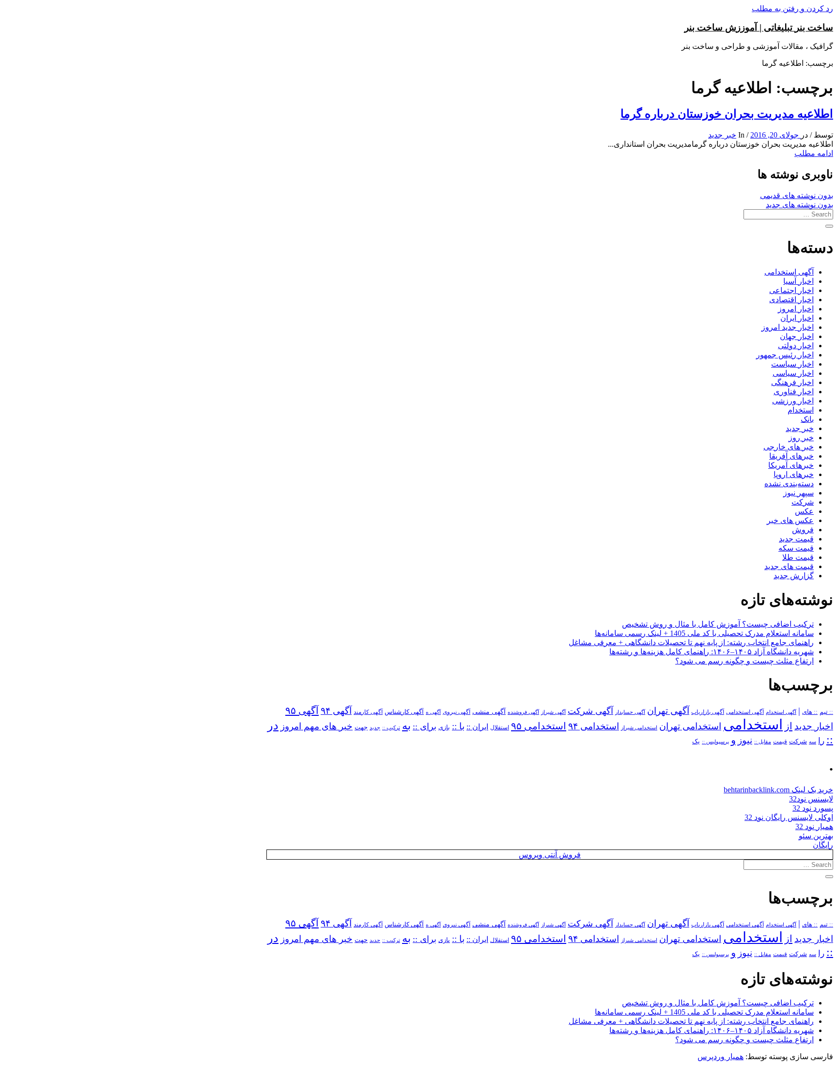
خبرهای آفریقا (791, 456)
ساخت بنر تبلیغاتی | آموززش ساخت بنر (758, 27)
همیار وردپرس (721, 1056)
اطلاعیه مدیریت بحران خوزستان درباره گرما (726, 114)
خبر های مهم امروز (316, 726)
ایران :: (477, 727)
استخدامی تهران (690, 726)
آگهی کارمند (368, 712)
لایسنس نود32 (811, 799)
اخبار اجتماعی (791, 290)
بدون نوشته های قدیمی (796, 195)
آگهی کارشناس (404, 712)
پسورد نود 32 (812, 808)
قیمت (780, 742)
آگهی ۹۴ (336, 711)
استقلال (499, 727)
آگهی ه (433, 712)
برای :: (424, 726)
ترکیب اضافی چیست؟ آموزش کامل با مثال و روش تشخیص (718, 624)
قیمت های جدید (789, 566)
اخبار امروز (796, 309)
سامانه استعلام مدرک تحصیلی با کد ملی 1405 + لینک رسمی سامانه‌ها (704, 633)
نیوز (745, 740)
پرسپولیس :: (715, 741)
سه (812, 741)
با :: (458, 726)
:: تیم (826, 712)
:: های (810, 712)
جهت (361, 727)
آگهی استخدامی (789, 272)
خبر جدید (722, 135)
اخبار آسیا (798, 281)
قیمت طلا (798, 557)
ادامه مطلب (813, 153)
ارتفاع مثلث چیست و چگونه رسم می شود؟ (744, 661)
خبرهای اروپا (794, 474)
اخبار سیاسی (793, 373)
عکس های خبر (790, 520)
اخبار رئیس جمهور (785, 355)
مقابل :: (762, 741)
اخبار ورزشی (793, 401)
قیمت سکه (796, 548)
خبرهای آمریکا (791, 465)
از (788, 726)
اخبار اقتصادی (791, 299)
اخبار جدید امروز (787, 327)
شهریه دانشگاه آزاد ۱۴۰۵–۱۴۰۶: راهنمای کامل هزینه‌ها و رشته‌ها (711, 652)
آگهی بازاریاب (707, 712)
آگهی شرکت (590, 711)
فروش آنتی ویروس (550, 854)
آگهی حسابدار (630, 712)
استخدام (801, 410)
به (406, 726)
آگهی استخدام (781, 712)
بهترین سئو (816, 836)
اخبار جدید (813, 726)
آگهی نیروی (456, 712)
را (821, 740)
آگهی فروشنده (523, 712)
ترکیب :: (391, 727)
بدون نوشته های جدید (799, 205)
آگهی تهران (668, 711)
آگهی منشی (489, 711)
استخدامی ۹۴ (593, 726)
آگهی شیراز (553, 712)
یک (696, 741)
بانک (807, 419)
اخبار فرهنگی (792, 382)
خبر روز (801, 437)
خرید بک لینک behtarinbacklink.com (778, 790)
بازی (444, 727)
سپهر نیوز (798, 493)
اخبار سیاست (792, 364)
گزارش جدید (794, 575)
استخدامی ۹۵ (538, 726)
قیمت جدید (796, 539)
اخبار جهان (797, 336)
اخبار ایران (797, 318)
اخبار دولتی (796, 345)
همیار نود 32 (814, 826)
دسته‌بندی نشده (789, 483)
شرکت (802, 502)
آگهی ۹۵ (302, 710)
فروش (803, 529)
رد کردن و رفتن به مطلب (792, 8)
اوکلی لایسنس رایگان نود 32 (788, 817)
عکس (804, 511)
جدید (375, 727)
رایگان (823, 845)
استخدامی (753, 724)
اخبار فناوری (794, 391)
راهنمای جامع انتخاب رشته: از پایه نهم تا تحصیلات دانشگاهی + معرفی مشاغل (691, 642)
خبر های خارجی (788, 447)
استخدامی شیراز (639, 727)
